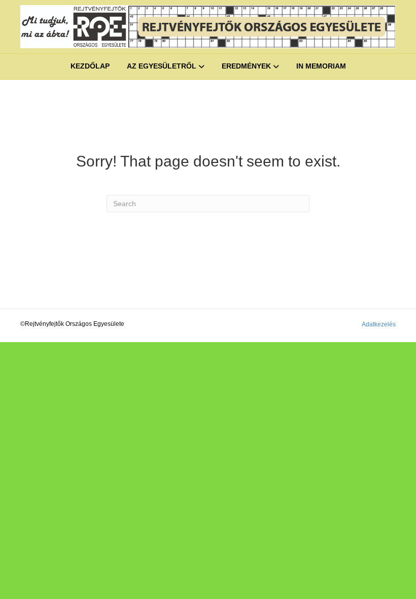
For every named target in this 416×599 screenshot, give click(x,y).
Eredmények (246, 66)
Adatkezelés (379, 324)
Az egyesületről (161, 66)
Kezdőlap (90, 66)
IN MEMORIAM (321, 66)
